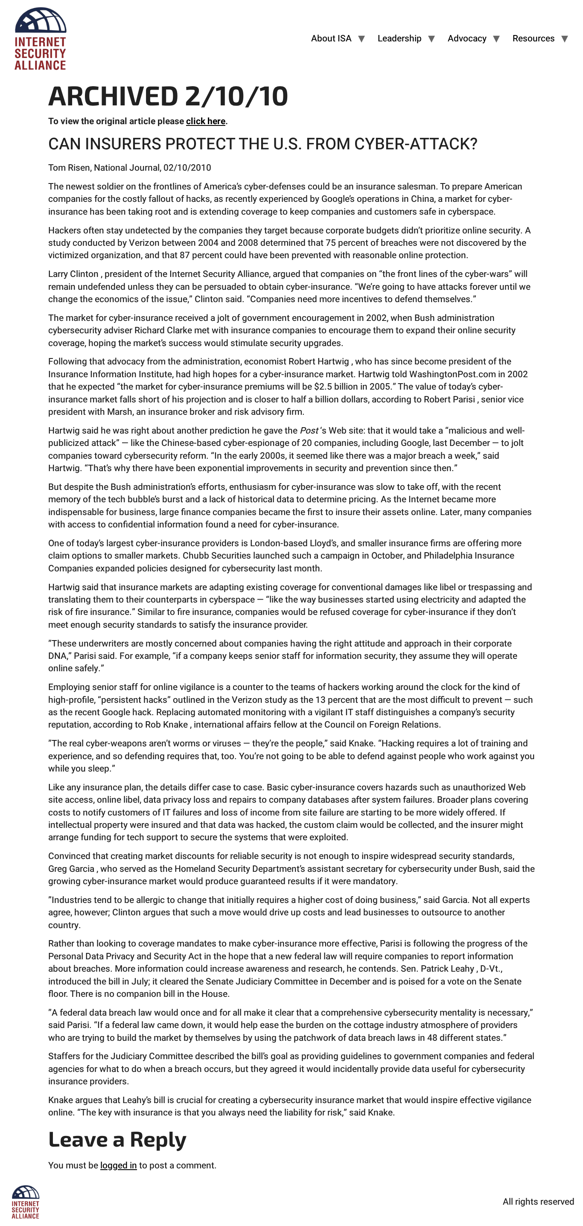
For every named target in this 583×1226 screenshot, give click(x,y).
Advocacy (467, 38)
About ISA (331, 38)
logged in (118, 1165)
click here (205, 121)
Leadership (400, 38)
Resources (534, 38)
